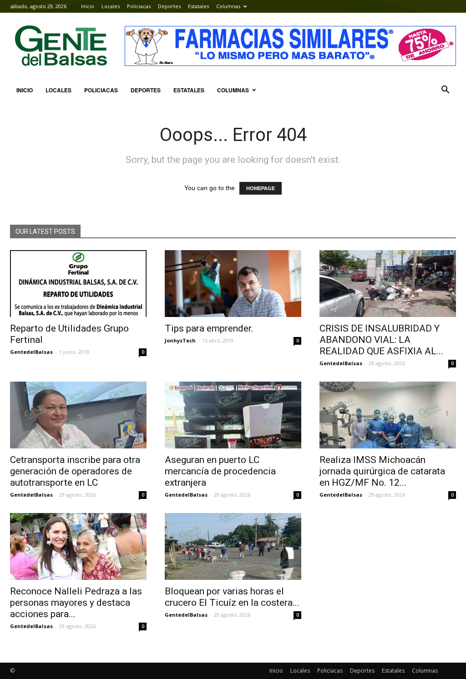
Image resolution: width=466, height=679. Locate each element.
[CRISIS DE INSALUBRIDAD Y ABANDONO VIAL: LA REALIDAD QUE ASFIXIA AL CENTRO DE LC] (387, 283)
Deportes (169, 6)
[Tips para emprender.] (233, 283)
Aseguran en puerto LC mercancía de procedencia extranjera (220, 471)
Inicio (87, 6)
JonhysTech (180, 340)
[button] (445, 90)
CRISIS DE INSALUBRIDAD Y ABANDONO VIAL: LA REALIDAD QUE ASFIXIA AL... (381, 340)
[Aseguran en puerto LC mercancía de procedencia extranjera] (233, 415)
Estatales (198, 6)
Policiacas (139, 6)
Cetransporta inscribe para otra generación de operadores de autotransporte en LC (75, 471)
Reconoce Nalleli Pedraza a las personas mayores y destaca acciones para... (76, 602)
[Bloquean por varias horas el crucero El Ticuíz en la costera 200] (233, 546)
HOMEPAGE (260, 188)
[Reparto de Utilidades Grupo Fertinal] (78, 283)
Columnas (228, 6)
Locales (110, 6)
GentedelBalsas (31, 351)
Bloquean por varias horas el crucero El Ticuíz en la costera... (232, 597)
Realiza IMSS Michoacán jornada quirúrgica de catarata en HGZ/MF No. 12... (382, 471)
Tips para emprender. (209, 328)
